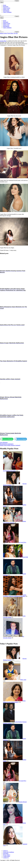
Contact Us (6, 857)
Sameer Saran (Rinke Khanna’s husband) (10, 445)
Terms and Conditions (8, 852)
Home (4, 5)
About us (5, 850)
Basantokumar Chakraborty (7, 444)
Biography (5, 6)
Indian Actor (6, 9)
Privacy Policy (6, 854)
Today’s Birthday (7, 12)
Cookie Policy (6, 856)
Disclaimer (5, 853)
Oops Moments (4, 442)
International (6, 10)
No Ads (16, 33)
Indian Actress (6, 8)
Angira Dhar (3, 41)
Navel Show (10, 33)
